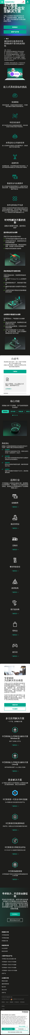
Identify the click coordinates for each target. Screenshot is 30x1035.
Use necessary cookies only (15, 1032)
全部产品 (4, 973)
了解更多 (14, 507)
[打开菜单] (2, 2)
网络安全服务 (5, 981)
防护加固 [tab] (13, 411)
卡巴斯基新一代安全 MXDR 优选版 (9, 970)
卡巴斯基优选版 (5, 937)
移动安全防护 (5, 951)
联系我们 (3, 1006)
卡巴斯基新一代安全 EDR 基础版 (9, 961)
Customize (21, 1029)
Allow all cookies (8, 1029)
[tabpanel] (15, 445)
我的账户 (27, 2)
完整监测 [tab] (20, 411)
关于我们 (3, 1009)
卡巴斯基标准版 (5, 935)
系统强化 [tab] (5, 411)
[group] (15, 59)
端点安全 (4, 986)
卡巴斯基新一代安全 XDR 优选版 (9, 967)
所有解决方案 (5, 940)
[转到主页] (9, 2)
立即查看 (8, 389)
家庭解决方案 (5, 932)
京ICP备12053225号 (6, 999)
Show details (22, 1026)
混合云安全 (4, 989)
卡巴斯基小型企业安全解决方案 (9, 958)
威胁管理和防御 (5, 983)
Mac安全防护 (5, 948)
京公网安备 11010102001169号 (18, 999)
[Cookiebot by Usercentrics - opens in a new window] (22, 1012)
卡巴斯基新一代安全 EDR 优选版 (9, 964)
